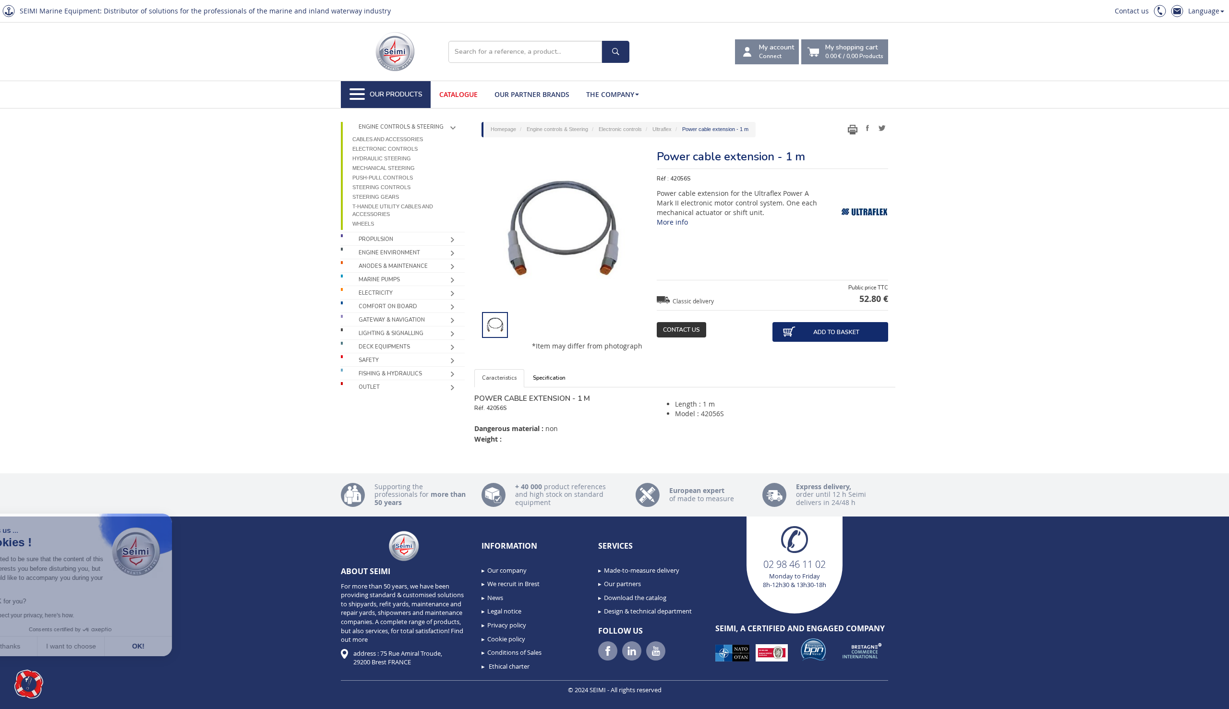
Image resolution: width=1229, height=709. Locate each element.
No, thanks (43, 646)
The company (610, 94)
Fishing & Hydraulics (390, 373)
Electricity (376, 293)
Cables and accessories (387, 139)
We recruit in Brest (513, 583)
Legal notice (504, 611)
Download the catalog (635, 597)
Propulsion (376, 239)
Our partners (622, 583)
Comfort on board (388, 306)
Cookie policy (506, 639)
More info (672, 222)
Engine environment (389, 252)
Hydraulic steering (381, 158)
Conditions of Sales (514, 652)
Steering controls (381, 187)
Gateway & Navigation (392, 320)
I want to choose (110, 646)
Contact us (1132, 10)
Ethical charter (508, 666)
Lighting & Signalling (391, 333)
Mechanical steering (383, 168)
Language (1203, 10)
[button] (29, 684)
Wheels (363, 224)
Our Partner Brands (531, 94)
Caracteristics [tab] (499, 378)
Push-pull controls (382, 177)
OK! (177, 646)
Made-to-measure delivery (641, 570)
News (495, 597)
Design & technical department (648, 611)
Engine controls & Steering (401, 127)
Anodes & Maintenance (393, 266)
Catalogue (458, 94)
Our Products (396, 94)
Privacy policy (506, 625)
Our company (507, 570)
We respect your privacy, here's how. (66, 615)
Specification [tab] (549, 378)
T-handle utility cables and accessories (392, 210)
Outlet (369, 387)
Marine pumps (379, 279)
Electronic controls (385, 149)
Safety (369, 360)
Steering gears (375, 197)
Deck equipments (384, 346)
